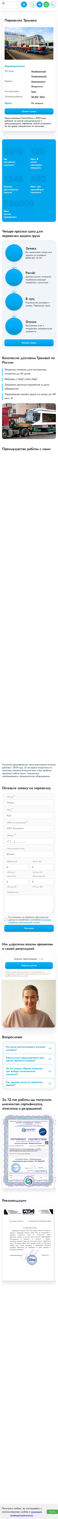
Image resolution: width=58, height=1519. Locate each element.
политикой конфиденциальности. (26, 1513)
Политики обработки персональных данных (29, 921)
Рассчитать (29, 928)
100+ (42, 97)
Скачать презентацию (26, 959)
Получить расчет (29, 965)
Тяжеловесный (39, 76)
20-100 (34, 97)
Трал (33, 91)
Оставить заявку (29, 111)
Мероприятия (38, 81)
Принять (52, 1511)
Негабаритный (38, 71)
